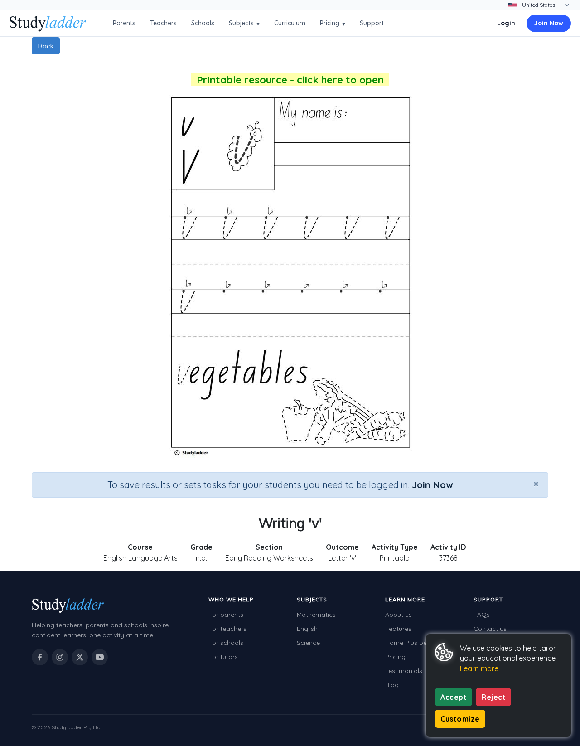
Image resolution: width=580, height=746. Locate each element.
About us (398, 614)
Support (372, 23)
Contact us (490, 629)
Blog (392, 685)
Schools (202, 23)
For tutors (223, 657)
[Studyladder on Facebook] (40, 657)
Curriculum (289, 23)
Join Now (548, 23)
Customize (460, 718)
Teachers (163, 23)
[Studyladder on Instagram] (60, 657)
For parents (225, 614)
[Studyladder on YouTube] (100, 657)
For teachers (227, 629)
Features (398, 629)
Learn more (479, 668)
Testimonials (403, 671)
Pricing (332, 23)
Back (46, 45)
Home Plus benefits (414, 643)
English (307, 629)
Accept (453, 697)
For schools (225, 643)
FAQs (482, 614)
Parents (124, 23)
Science (308, 643)
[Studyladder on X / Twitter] (80, 657)
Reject (493, 697)
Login (506, 23)
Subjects (244, 23)
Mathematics (316, 614)
